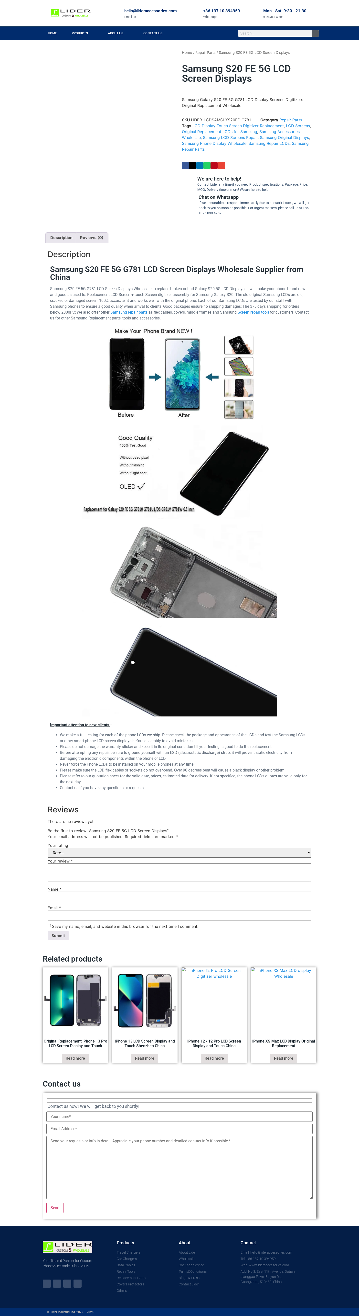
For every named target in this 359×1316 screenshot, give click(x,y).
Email (54, 908)
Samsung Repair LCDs (269, 143)
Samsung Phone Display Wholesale (214, 143)
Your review (60, 861)
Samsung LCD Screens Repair (230, 137)
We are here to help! (219, 179)
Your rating (58, 845)
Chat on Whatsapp (219, 197)
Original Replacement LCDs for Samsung (219, 131)
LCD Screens (298, 125)
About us (115, 33)
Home (52, 33)
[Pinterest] (78, 1284)
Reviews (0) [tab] (92, 237)
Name (55, 889)
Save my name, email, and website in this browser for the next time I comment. (125, 926)
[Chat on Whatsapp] (187, 204)
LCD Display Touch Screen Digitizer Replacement (238, 125)
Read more (75, 1058)
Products (80, 33)
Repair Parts (205, 52)
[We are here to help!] (187, 183)
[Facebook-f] (57, 1284)
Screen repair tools (254, 312)
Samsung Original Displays (284, 137)
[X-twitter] (47, 1284)
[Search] (315, 33)
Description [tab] (61, 237)
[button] (185, 165)
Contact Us (152, 33)
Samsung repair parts (129, 312)
